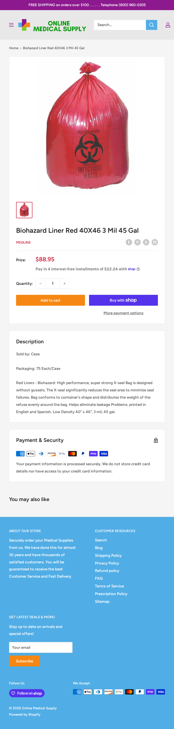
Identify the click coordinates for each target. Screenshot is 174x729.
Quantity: (24, 283)
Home (13, 48)
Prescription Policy (111, 593)
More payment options (123, 313)
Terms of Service (109, 586)
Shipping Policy (108, 555)
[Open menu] (11, 25)
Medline (23, 242)
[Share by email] (155, 242)
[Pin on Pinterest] (137, 242)
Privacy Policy (107, 563)
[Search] (151, 25)
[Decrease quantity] (40, 283)
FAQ (99, 578)
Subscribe (24, 661)
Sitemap (102, 601)
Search (101, 540)
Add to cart (50, 300)
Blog (99, 547)
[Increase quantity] (64, 283)
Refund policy (107, 570)
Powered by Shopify (24, 714)
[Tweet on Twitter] (146, 242)
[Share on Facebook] (129, 242)
